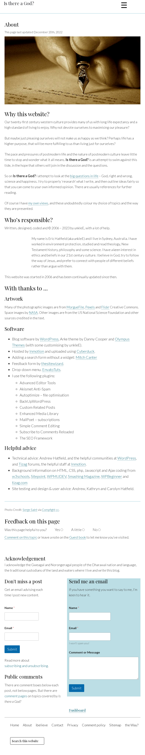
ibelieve (42, 725)
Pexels (90, 307)
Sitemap (115, 725)
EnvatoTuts (51, 369)
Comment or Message (84, 652)
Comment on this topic (21, 537)
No (95, 529)
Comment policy (94, 725)
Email (9, 628)
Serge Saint (30, 509)
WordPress (49, 339)
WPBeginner (111, 476)
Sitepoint (38, 476)
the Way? (131, 725)
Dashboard (77, 710)
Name (10, 608)
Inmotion (36, 351)
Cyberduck (85, 351)
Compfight (48, 509)
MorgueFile (75, 307)
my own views (38, 203)
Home (14, 725)
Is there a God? (19, 3)
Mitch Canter (86, 357)
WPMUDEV (56, 476)
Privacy (72, 725)
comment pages (16, 696)
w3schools (20, 476)
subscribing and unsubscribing (26, 666)
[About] (72, 103)
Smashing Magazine (84, 476)
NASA (33, 312)
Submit (12, 649)
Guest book (77, 537)
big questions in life (84, 176)
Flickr (105, 307)
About (12, 24)
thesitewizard (52, 363)
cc (57, 509)
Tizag (23, 464)
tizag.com (19, 482)
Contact (57, 725)
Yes (57, 529)
